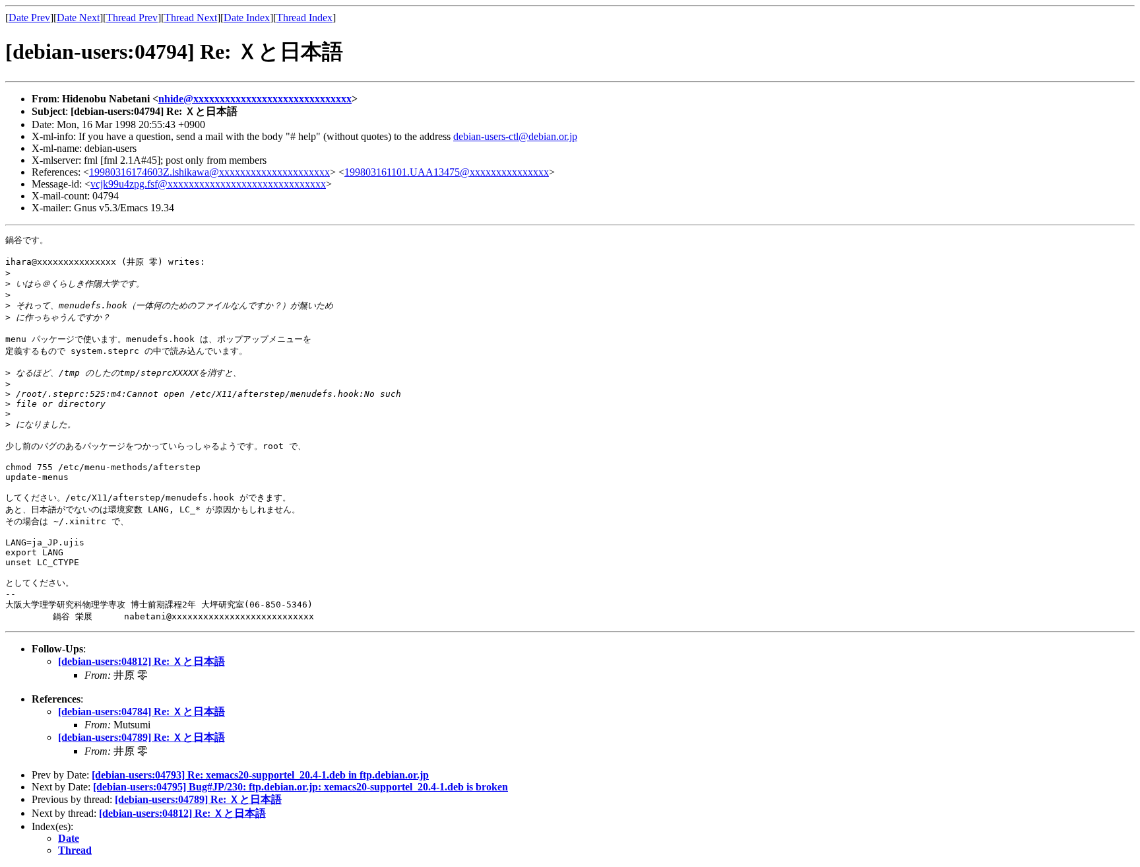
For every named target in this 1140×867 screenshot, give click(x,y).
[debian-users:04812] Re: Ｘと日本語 (141, 661)
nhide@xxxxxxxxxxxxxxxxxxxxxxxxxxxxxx (255, 98)
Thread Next (190, 17)
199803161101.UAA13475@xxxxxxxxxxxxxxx (446, 172)
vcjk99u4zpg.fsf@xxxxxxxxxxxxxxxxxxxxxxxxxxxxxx (208, 184)
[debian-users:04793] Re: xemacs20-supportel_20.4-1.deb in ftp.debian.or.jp (260, 774)
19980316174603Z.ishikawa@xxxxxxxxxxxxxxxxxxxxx (209, 172)
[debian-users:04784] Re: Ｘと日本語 (141, 711)
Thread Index (304, 17)
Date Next (78, 17)
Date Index (247, 17)
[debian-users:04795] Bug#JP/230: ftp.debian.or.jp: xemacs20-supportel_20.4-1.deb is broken (300, 786)
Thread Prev (132, 17)
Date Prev (29, 17)
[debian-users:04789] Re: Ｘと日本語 (141, 737)
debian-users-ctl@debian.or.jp (515, 136)
